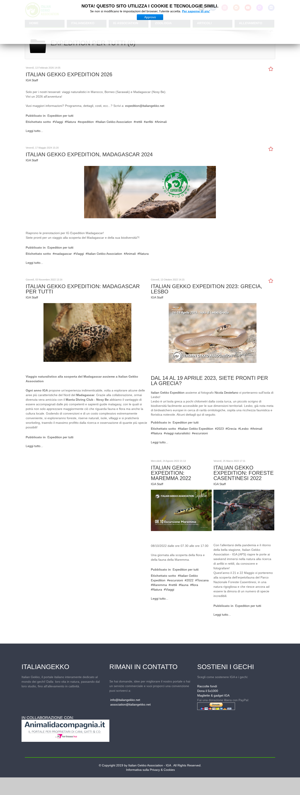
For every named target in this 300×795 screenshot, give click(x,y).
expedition (87, 122)
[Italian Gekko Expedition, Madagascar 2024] (150, 192)
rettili (139, 122)
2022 (189, 580)
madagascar (63, 253)
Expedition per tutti (60, 115)
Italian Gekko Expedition (167, 392)
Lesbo (244, 428)
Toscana (203, 580)
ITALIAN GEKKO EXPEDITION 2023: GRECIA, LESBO (206, 289)
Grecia (232, 428)
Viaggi (58, 122)
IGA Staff (32, 80)
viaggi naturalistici (178, 433)
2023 (220, 428)
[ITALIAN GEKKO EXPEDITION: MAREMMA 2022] (181, 510)
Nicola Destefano (226, 392)
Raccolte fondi (207, 686)
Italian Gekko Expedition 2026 (69, 74)
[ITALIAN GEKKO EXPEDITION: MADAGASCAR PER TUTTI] (87, 332)
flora (195, 585)
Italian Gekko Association (114, 122)
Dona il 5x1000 (207, 691)
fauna (184, 585)
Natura (71, 122)
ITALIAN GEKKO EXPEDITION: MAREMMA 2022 (171, 473)
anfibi (149, 122)
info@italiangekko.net (125, 700)
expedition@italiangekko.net (144, 105)
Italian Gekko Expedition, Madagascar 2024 (89, 154)
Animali (162, 122)
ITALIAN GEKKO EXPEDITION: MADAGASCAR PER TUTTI (83, 289)
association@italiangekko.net (130, 704)
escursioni (201, 433)
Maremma (160, 585)
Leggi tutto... (34, 131)
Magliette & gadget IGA (213, 695)
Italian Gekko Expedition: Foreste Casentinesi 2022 (243, 473)
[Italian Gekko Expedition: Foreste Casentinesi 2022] (243, 509)
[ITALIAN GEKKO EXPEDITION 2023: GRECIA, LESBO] (213, 333)
